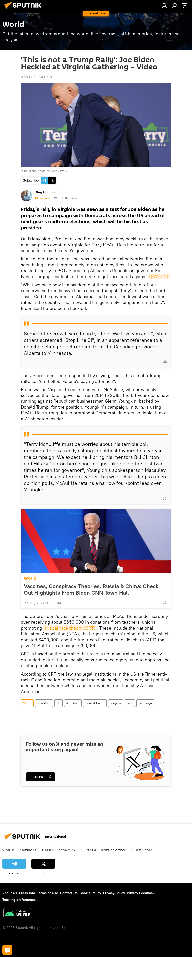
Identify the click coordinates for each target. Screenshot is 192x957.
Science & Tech (114, 850)
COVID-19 (158, 276)
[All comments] (7, 950)
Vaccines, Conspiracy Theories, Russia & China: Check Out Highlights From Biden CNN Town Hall (91, 589)
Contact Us (69, 893)
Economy (67, 850)
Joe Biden (73, 703)
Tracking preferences (19, 899)
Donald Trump (95, 703)
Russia (48, 850)
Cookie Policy (90, 893)
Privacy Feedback (140, 893)
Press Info (27, 893)
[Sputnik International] (24, 9)
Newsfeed (44, 703)
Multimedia (142, 850)
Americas (28, 850)
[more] (165, 362)
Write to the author (66, 198)
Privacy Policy (114, 893)
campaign (145, 703)
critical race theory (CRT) (70, 628)
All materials (42, 198)
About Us (9, 893)
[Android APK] (18, 913)
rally (130, 703)
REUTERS (30, 171)
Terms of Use (47, 893)
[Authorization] (165, 5)
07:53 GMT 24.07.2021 (39, 77)
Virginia (115, 703)
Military (88, 850)
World (30, 578)
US (58, 703)
